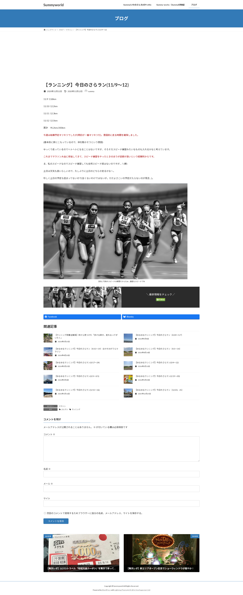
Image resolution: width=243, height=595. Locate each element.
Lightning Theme (120, 590)
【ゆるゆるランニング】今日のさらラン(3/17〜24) (77, 362)
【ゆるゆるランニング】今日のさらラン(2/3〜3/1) (77, 376)
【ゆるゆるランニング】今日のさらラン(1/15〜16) (77, 390)
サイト (46, 498)
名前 (47, 469)
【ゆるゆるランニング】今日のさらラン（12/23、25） (159, 390)
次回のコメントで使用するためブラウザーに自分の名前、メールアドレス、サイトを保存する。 (95, 513)
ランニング (76, 409)
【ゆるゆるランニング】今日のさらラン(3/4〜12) (157, 362)
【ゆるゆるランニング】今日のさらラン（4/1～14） (158, 349)
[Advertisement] (121, 53)
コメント (49, 434)
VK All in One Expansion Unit (139, 590)
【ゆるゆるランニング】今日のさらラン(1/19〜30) (157, 376)
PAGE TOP (234, 574)
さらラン (64, 409)
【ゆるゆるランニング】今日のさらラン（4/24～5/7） (159, 335)
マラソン (62, 406)
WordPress (106, 590)
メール (48, 483)
